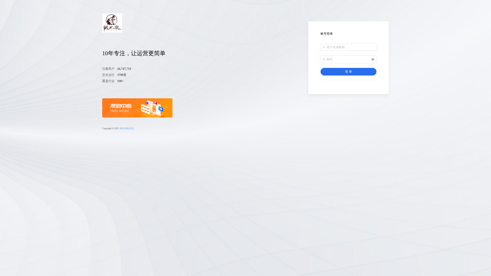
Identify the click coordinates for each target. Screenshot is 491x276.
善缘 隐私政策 (126, 128)
